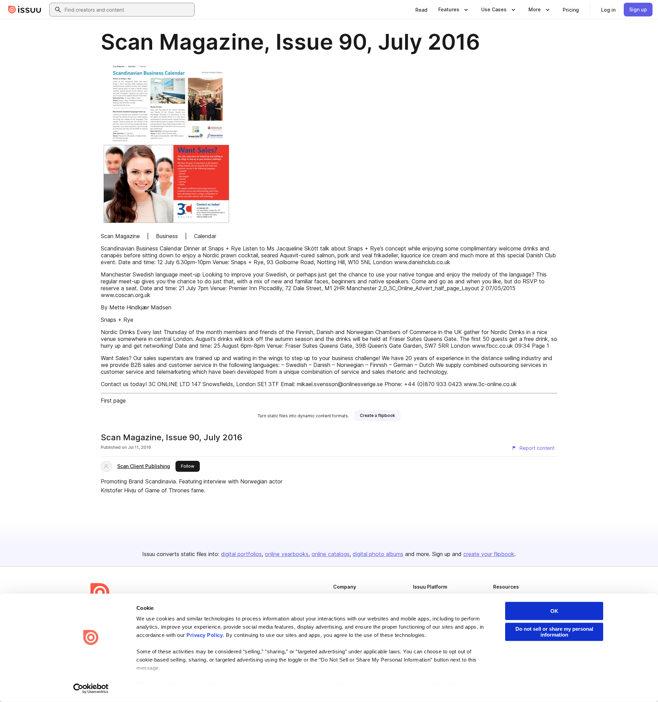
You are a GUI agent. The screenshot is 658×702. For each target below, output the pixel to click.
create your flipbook (488, 554)
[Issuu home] (24, 9)
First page (113, 400)
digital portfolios (241, 554)
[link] (421, 9)
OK (554, 611)
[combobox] (128, 9)
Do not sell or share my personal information (554, 632)
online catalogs (331, 554)
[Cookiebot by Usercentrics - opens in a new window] (91, 688)
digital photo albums (378, 554)
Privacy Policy (204, 635)
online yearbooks (286, 554)
